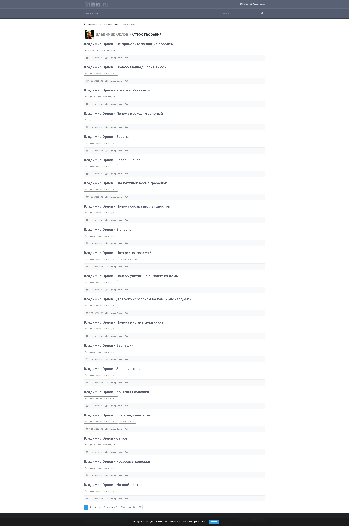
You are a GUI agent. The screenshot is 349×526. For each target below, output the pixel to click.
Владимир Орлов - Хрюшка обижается (117, 90)
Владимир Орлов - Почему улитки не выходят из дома (131, 276)
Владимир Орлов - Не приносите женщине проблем (129, 44)
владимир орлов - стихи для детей (101, 74)
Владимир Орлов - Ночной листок (113, 485)
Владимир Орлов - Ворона (106, 137)
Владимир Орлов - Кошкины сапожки (116, 392)
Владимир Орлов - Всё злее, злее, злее (117, 415)
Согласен (214, 522)
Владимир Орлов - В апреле (108, 229)
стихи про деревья (129, 259)
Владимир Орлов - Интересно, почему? (117, 253)
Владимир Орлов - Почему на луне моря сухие (124, 322)
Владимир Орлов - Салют (106, 438)
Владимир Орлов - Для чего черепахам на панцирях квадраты (138, 299)
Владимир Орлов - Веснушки (109, 345)
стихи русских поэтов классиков (100, 50)
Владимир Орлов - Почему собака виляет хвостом (127, 206)
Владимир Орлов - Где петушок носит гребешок (125, 183)
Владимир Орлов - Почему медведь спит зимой (125, 67)
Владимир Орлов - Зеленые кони (112, 369)
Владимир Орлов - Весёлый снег (112, 160)
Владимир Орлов (113, 34)
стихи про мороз (128, 422)
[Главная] (85, 24)
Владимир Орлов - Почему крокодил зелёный (123, 113)
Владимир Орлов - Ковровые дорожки (117, 461)
